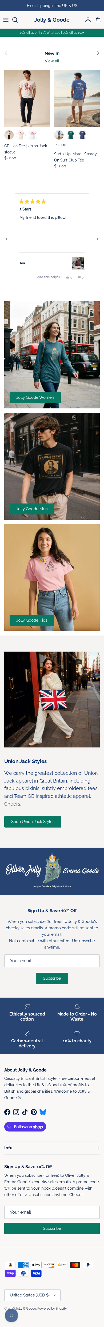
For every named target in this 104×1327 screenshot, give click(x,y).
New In (52, 53)
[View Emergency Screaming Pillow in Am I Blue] (78, 263)
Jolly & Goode (25, 1308)
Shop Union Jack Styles (32, 821)
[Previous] (6, 239)
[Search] (17, 20)
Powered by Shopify (52, 1308)
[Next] (97, 239)
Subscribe (52, 978)
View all (52, 61)
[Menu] (6, 20)
